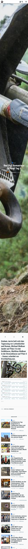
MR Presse (13, 172)
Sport (14, 163)
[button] (5, 337)
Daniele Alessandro (23, 500)
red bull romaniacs (9, 409)
